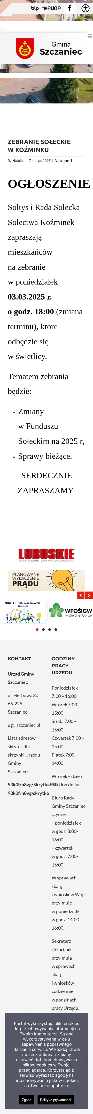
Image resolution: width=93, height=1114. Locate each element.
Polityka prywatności (55, 1100)
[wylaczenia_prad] (46, 580)
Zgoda (26, 1100)
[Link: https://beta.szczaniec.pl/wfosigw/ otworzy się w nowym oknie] (70, 611)
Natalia (17, 161)
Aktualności (63, 161)
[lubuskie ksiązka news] (46, 554)
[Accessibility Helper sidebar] (85, 8)
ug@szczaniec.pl (24, 725)
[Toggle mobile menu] (90, 36)
